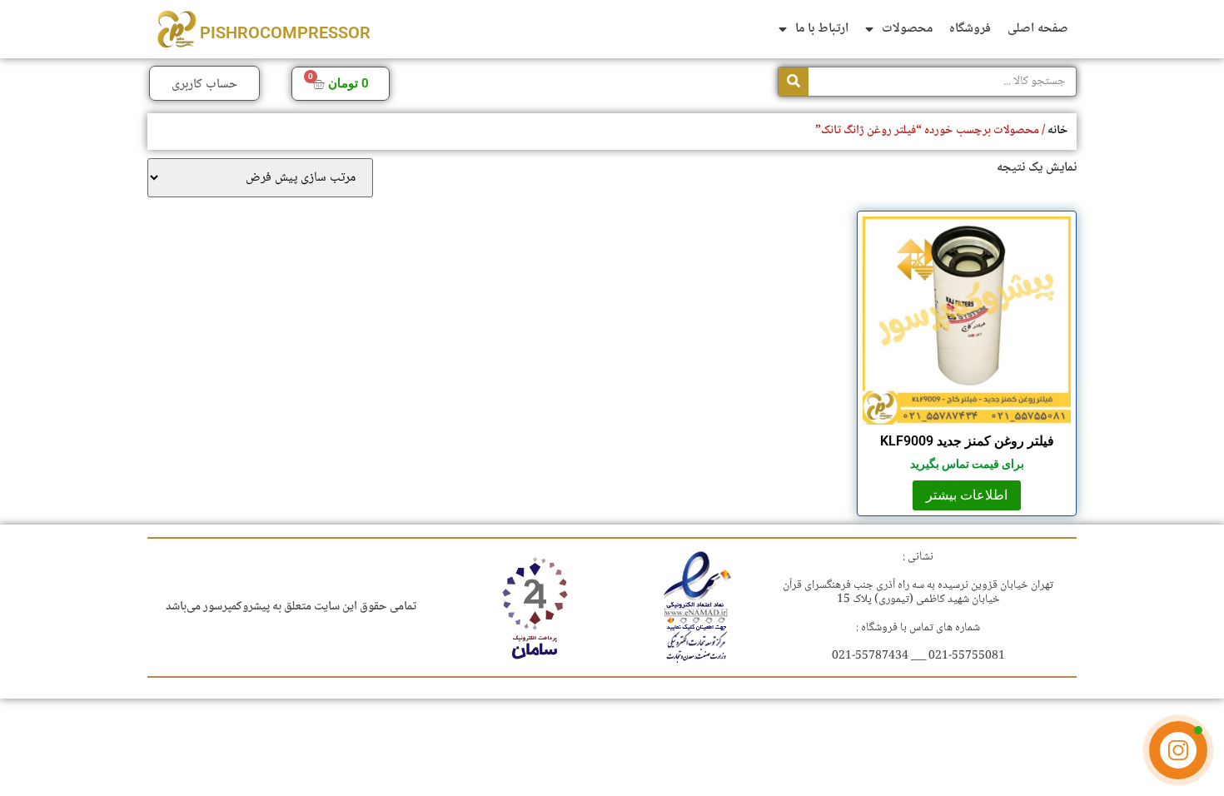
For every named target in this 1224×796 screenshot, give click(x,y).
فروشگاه (970, 28)
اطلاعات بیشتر (967, 495)
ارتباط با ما (821, 28)
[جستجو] (794, 81)
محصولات (907, 28)
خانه (1057, 130)
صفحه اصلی (1038, 28)
